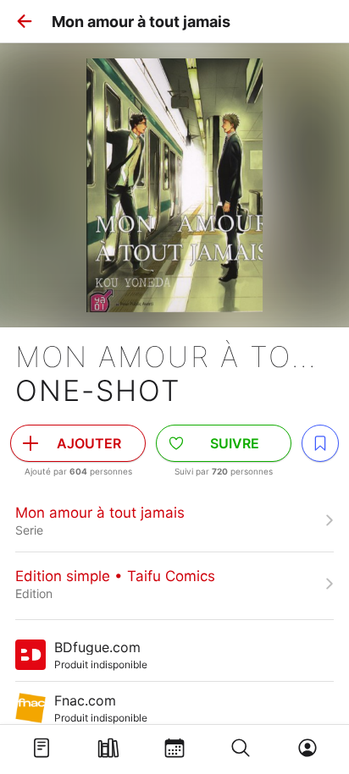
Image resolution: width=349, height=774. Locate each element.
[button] (25, 21)
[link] (174, 520)
